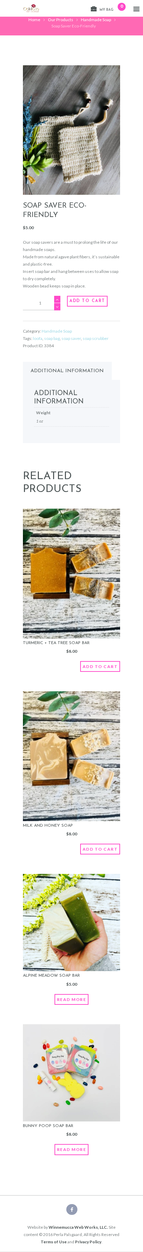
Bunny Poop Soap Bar (48, 1126)
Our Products (60, 19)
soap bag (52, 338)
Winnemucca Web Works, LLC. (78, 1227)
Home (34, 19)
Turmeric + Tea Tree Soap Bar (56, 643)
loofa (37, 338)
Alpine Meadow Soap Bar (51, 976)
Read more (71, 999)
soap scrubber (96, 338)
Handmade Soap (96, 19)
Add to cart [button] (100, 666)
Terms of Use (54, 1241)
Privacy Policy (88, 1241)
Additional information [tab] (67, 371)
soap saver (71, 338)
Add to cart (87, 301)
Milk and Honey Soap (48, 826)
